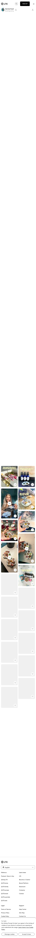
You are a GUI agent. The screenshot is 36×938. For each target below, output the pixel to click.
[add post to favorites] (32, 561)
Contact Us (22, 916)
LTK (20, 876)
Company (22, 890)
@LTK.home (4, 883)
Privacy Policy (5, 913)
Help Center (22, 909)
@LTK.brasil (4, 893)
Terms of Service (6, 909)
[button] (34, 4)
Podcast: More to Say (7, 876)
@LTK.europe (5, 890)
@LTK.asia (4, 900)
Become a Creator (24, 879)
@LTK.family (4, 886)
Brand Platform (23, 883)
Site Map (22, 913)
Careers (21, 893)
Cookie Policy (5, 916)
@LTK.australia (5, 897)
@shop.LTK (4, 879)
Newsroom (22, 886)
